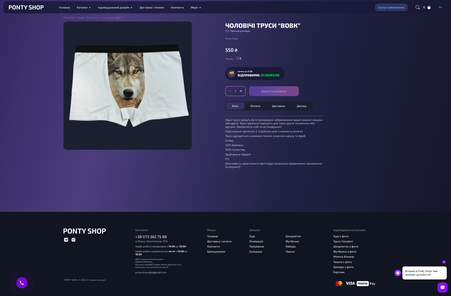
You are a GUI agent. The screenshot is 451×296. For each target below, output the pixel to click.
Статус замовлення (391, 7)
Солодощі (255, 251)
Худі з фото (341, 236)
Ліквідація (256, 241)
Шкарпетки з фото (345, 246)
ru (440, 7)
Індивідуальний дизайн (113, 7)
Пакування (256, 246)
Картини (339, 272)
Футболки (292, 241)
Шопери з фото (343, 267)
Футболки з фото (344, 251)
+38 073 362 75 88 (151, 236)
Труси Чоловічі (343, 241)
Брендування (216, 251)
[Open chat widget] (442, 287)
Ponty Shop (231, 38)
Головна (64, 7)
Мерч (194, 7)
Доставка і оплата (152, 7)
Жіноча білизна (343, 256)
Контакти (177, 7)
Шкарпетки (293, 236)
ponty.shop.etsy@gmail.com (150, 272)
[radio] (239, 58)
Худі (252, 236)
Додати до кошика (273, 91)
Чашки (290, 251)
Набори (290, 246)
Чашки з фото (342, 261)
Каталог (82, 7)
